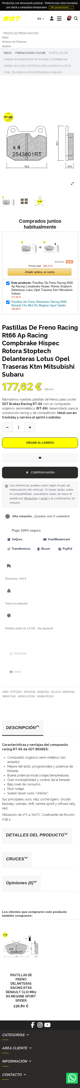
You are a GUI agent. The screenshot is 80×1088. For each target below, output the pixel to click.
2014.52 (56, 692)
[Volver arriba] (29, 427)
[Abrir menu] (59, 19)
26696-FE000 (45, 696)
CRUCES (15, 859)
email (44, 498)
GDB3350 (43, 692)
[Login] (51, 18)
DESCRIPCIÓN (21, 727)
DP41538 (29, 692)
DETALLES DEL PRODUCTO (35, 835)
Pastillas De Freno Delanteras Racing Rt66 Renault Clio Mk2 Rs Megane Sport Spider (38, 303)
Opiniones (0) (19, 882)
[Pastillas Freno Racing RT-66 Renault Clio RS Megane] (21, 946)
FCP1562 (16, 692)
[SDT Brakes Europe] (12, 19)
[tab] (40, 728)
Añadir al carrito (40, 442)
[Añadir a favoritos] (40, 458)
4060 (5, 692)
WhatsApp (30, 498)
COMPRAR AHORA (43, 472)
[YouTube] (47, 1026)
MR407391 (9, 696)
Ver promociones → (61, 7)
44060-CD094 (26, 696)
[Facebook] (32, 1026)
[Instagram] (39, 1026)
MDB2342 (68, 692)
